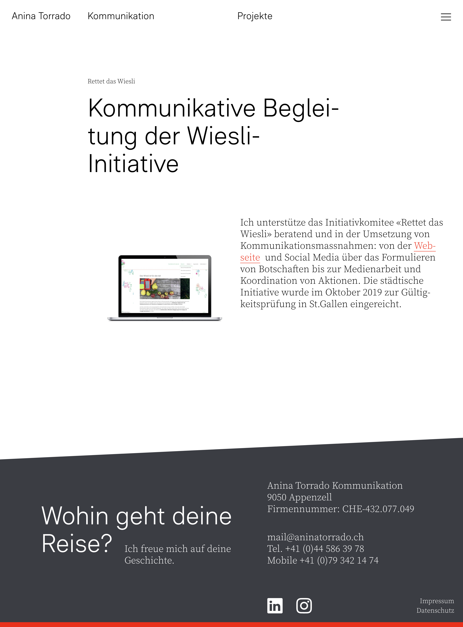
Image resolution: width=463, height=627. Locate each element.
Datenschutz (435, 611)
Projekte (255, 15)
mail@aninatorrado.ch (315, 537)
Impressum (437, 601)
